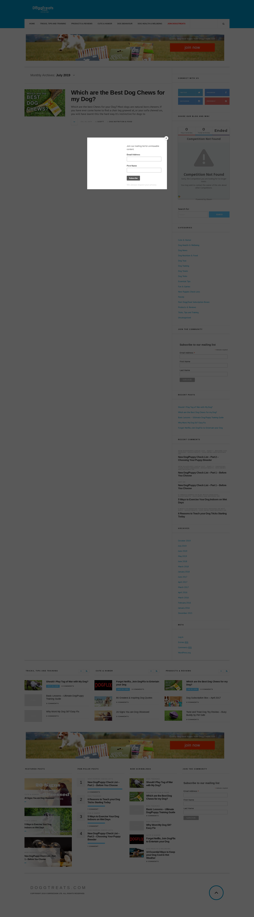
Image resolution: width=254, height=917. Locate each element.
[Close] (166, 138)
